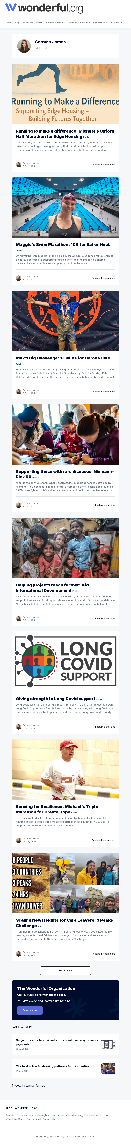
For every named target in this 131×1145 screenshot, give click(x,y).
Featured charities (55, 22)
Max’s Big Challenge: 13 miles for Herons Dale (63, 358)
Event (39, 22)
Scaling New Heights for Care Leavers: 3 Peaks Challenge (64, 923)
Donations (27, 22)
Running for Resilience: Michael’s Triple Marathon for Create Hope (57, 809)
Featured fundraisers (79, 22)
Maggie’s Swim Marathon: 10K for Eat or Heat (63, 244)
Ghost (85, 1136)
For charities (100, 22)
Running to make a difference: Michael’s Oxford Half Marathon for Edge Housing (65, 134)
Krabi (92, 1136)
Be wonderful (30, 1010)
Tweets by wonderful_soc (28, 1085)
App (17, 22)
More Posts (65, 970)
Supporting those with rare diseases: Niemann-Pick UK (65, 474)
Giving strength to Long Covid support (56, 698)
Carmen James (31, 163)
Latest (8, 22)
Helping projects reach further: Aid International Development (52, 588)
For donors (116, 22)
